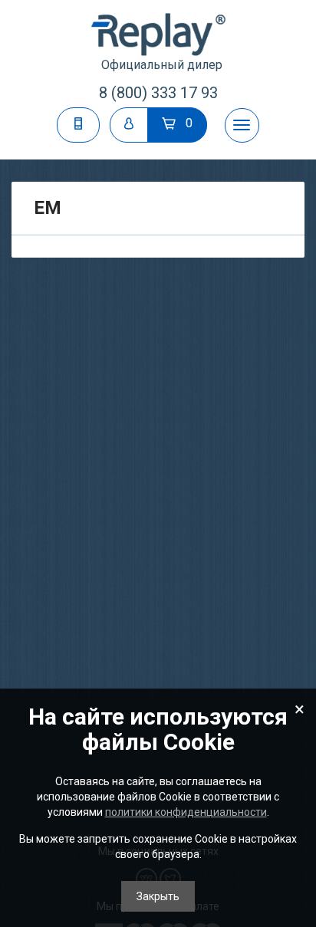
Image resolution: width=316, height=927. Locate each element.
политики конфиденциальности (186, 812)
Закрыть (158, 896)
